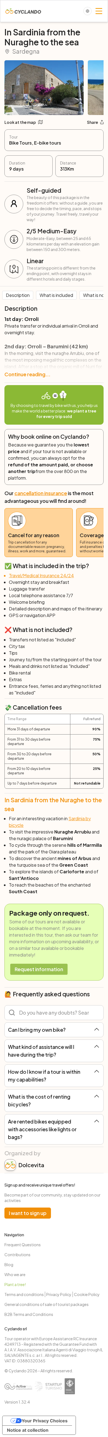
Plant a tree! (15, 1284)
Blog (8, 1264)
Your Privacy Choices (45, 1420)
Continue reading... (27, 374)
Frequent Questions (22, 1244)
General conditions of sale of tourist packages (46, 1304)
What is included (56, 295)
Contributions (17, 1254)
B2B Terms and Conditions (28, 1314)
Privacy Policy (58, 1294)
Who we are (14, 1274)
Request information (39, 969)
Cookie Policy (87, 1294)
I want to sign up (28, 1213)
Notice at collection (27, 1430)
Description (18, 295)
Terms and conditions (24, 1294)
